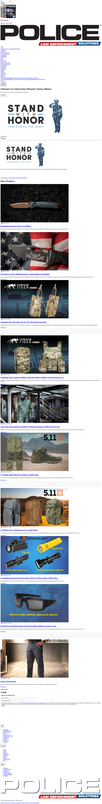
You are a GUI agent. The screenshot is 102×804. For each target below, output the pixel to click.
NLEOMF (22, 177)
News (10, 1)
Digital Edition (9, 23)
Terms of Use (10, 802)
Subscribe (3, 23)
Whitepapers (16, 78)
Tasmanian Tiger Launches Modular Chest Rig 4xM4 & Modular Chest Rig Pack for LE (32, 377)
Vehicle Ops (3, 73)
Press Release (20, 79)
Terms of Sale (16, 802)
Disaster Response (5, 52)
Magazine (11, 78)
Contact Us (14, 79)
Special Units (3, 65)
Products (28, 78)
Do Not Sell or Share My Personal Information (29, 802)
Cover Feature (6, 1)
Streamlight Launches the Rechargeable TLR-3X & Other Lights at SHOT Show (29, 578)
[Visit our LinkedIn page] (4, 692)
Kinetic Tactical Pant (8, 681)
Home (2, 85)
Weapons (3, 75)
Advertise (3, 79)
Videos (16, 1)
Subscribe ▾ (3, 4)
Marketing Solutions (36, 79)
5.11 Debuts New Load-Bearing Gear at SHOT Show (19, 530)
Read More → (4, 231)
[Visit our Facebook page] (1, 692)
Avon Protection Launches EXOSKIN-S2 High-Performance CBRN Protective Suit (30, 427)
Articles (13, 1)
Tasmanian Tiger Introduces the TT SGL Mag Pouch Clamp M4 (23, 322)
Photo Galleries (33, 78)
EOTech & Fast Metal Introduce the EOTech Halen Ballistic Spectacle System (28, 626)
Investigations (4, 55)
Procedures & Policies (5, 63)
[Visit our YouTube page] (5, 692)
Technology (3, 68)
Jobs (38, 78)
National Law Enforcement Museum (12, 177)
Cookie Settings (8, 79)
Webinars (20, 1)
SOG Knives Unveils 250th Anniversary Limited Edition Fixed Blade (25, 274)
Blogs (8, 78)
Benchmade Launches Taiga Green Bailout (16, 226)
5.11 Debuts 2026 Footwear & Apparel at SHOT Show (20, 475)
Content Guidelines (27, 79)
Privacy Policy (4, 802)
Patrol (2, 58)
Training (2, 70)
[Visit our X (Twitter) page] (2, 692)
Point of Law (3, 60)
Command (3, 50)
